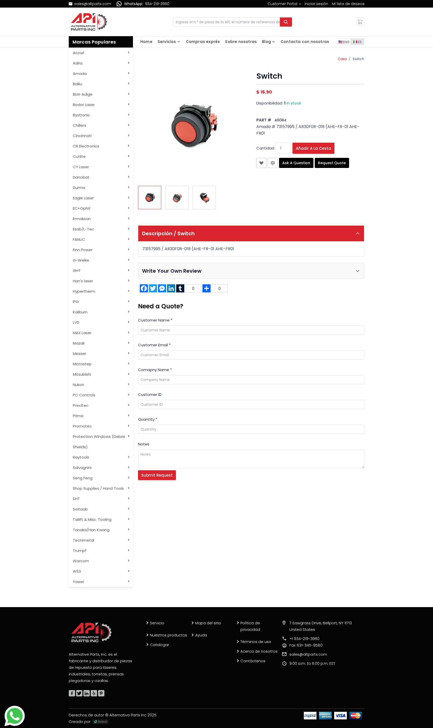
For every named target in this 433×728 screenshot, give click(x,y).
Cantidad (265, 148)
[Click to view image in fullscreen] (192, 126)
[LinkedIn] (86, 693)
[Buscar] (286, 22)
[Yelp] (94, 693)
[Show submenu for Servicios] (178, 41)
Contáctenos (252, 660)
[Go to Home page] (89, 22)
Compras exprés (203, 41)
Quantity (147, 419)
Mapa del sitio (208, 623)
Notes (143, 444)
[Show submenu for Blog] (273, 41)
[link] (284, 3)
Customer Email (154, 345)
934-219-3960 (157, 3)
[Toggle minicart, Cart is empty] (360, 22)
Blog (266, 41)
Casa (342, 58)
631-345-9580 (306, 645)
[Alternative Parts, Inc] (91, 632)
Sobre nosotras (241, 41)
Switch (358, 58)
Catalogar (159, 644)
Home (146, 41)
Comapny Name (155, 369)
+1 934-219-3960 (304, 638)
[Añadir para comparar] (273, 163)
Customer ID (150, 394)
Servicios (166, 41)
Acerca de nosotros (259, 651)
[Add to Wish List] (261, 163)
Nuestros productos (168, 635)
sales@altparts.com (92, 3)
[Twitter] (79, 693)
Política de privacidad (250, 626)
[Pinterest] (101, 693)
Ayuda (201, 635)
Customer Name (155, 320)
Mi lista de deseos (348, 3)
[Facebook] (72, 693)
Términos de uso (255, 641)
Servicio (157, 623)
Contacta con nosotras (305, 41)
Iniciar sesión (316, 3)
